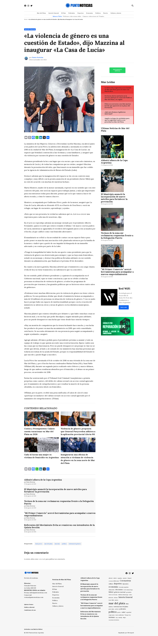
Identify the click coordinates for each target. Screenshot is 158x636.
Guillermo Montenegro (123, 594)
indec (130, 594)
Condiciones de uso (30, 610)
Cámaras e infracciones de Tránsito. (93, 16)
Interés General (53, 13)
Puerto (105, 13)
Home (25, 19)
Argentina (119, 578)
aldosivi (111, 578)
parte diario (111, 609)
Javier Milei (111, 600)
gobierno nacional (119, 592)
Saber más (124, 307)
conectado (42, 559)
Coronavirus (125, 580)
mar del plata (48, 544)
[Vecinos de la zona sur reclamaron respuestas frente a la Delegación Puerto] (112, 220)
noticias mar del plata (121, 606)
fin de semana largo (128, 589)
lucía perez (38, 544)
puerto (119, 612)
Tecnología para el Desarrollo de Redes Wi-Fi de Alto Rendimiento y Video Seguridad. (125, 297)
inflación (111, 597)
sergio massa (112, 615)
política (64, 544)
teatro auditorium (119, 615)
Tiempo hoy (128, 615)
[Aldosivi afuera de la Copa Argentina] (112, 147)
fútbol (111, 592)
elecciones (119, 590)
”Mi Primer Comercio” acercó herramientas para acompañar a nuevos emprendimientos (59, 514)
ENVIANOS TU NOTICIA (117, 70)
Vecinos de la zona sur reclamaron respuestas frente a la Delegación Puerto (59, 502)
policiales (122, 609)
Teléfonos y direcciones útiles (72, 16)
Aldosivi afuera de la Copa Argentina (43, 479)
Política (98, 13)
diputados (125, 584)
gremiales (128, 592)
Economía (89, 13)
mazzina (57, 544)
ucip (117, 617)
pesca (117, 609)
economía (113, 586)
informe (116, 597)
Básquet (129, 578)
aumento (125, 578)
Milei (127, 604)
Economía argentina (123, 587)
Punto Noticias (37, 57)
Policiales (71, 13)
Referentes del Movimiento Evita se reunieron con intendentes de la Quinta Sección (59, 526)
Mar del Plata (41, 13)
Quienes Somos (28, 604)
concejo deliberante (114, 581)
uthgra (124, 617)
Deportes (80, 13)
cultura (111, 584)
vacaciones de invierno (114, 620)
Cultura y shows (115, 13)
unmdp (120, 617)
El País (63, 13)
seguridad (128, 612)
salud (123, 612)
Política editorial (29, 607)
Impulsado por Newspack (126, 633)
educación (111, 590)
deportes (118, 583)
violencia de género (75, 544)
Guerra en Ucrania (113, 594)
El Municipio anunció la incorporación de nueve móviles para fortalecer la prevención (55, 490)
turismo (112, 617)
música (111, 606)
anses (115, 578)
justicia (116, 600)
